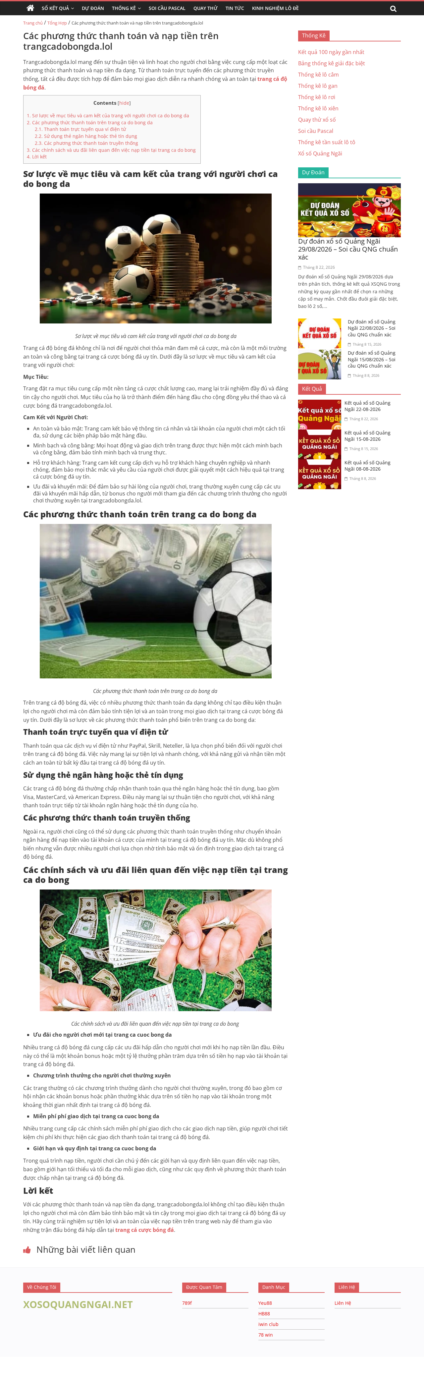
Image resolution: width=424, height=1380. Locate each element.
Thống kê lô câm (318, 74)
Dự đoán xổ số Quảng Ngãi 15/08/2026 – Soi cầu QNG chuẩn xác (372, 359)
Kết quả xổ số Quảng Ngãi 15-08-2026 (367, 436)
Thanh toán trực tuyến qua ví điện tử (80, 129)
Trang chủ (33, 23)
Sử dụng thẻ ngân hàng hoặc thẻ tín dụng (86, 136)
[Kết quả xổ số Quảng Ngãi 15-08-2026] (321, 433)
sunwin (80, 1375)
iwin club (268, 1324)
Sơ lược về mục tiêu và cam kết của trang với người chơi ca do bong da (108, 115)
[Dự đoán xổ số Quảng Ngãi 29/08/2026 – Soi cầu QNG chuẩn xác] (349, 187)
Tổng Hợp (57, 23)
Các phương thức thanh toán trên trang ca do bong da (90, 122)
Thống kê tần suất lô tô (326, 142)
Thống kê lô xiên (318, 108)
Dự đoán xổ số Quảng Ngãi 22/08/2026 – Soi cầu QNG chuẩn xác (372, 328)
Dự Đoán (93, 8)
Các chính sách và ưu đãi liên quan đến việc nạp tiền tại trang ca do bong (112, 150)
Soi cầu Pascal (315, 131)
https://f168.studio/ (63, 1360)
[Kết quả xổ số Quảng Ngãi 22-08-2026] (321, 403)
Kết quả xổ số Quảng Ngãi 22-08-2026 (367, 406)
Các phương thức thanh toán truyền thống (86, 143)
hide (124, 103)
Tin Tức (235, 8)
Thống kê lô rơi (316, 97)
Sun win (42, 1367)
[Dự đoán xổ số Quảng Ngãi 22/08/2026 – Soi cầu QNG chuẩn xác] (321, 322)
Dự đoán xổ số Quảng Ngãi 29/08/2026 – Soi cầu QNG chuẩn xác (348, 249)
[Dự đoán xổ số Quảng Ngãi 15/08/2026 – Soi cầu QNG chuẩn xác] (321, 353)
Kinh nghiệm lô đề (275, 8)
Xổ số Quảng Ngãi (320, 153)
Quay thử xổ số (317, 119)
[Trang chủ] (30, 8)
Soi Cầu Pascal (167, 8)
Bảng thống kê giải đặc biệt (331, 63)
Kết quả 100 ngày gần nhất (331, 52)
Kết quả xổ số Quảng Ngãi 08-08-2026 (367, 465)
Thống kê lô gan (318, 85)
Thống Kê (124, 8)
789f (187, 1303)
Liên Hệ (343, 1303)
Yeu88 (265, 1303)
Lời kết (37, 156)
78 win (265, 1335)
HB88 (264, 1313)
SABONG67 (13, 1367)
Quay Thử (205, 8)
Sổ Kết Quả (55, 8)
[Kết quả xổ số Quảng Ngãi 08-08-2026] (321, 463)
